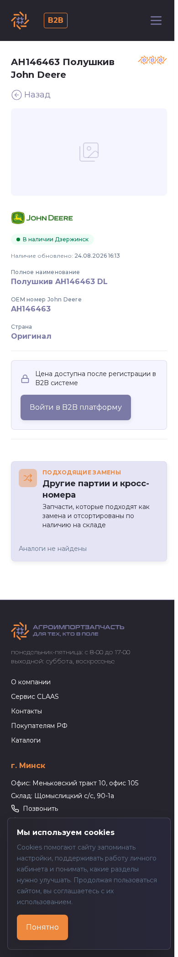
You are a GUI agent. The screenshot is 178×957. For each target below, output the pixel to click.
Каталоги (26, 740)
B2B (55, 20)
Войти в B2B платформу (76, 407)
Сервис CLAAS (35, 696)
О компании (31, 682)
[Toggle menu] (156, 20)
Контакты (26, 711)
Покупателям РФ (39, 726)
